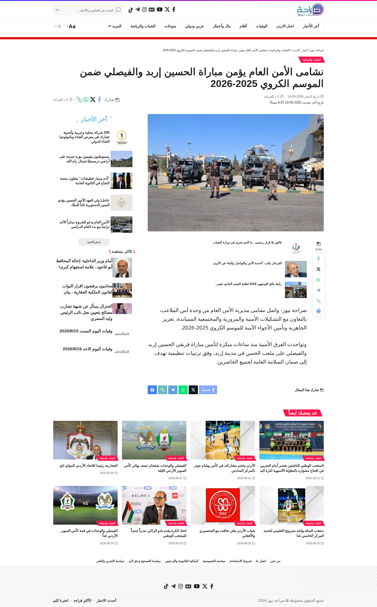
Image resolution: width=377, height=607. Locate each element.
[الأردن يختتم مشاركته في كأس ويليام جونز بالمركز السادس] (223, 440)
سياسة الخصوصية (214, 561)
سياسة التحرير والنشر (110, 561)
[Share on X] (93, 99)
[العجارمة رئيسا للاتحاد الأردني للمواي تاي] (85, 440)
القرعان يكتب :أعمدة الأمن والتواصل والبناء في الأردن (247, 263)
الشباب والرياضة (312, 59)
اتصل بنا (261, 561)
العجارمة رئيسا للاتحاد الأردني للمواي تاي (89, 465)
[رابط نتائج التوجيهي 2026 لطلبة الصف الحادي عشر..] (296, 290)
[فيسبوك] (174, 9)
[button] (72, 26)
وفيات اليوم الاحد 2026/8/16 (87, 349)
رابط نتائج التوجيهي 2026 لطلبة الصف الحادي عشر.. (248, 284)
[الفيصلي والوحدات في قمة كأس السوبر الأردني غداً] (85, 505)
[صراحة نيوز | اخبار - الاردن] (310, 9)
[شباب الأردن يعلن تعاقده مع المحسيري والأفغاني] (223, 505)
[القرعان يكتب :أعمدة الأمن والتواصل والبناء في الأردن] (296, 269)
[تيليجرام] (137, 9)
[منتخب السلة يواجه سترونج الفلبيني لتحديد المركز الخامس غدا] (291, 505)
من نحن (275, 561)
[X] (167, 9)
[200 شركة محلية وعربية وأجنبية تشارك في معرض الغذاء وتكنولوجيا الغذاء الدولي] (121, 137)
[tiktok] (130, 10)
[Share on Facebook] (99, 99)
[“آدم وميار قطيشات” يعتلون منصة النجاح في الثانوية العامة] (121, 181)
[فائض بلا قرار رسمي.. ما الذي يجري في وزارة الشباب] (296, 248)
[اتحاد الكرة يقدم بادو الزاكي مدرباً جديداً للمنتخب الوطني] (154, 505)
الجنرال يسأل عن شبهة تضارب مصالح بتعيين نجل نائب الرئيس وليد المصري (86, 312)
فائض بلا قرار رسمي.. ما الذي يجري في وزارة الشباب (247, 242)
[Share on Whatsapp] (86, 99)
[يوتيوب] (160, 9)
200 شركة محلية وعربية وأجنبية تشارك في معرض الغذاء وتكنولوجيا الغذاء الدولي (84, 137)
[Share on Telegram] (318, 290)
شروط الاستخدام (241, 561)
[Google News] (152, 9)
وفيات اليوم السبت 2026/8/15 (86, 331)
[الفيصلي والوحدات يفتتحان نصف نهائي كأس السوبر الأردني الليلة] (154, 440)
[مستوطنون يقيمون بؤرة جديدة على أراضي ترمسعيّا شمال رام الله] (121, 159)
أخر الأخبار (94, 119)
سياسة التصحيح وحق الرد (145, 561)
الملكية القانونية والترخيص (181, 561)
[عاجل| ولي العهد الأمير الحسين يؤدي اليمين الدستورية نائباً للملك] (121, 202)
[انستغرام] (144, 9)
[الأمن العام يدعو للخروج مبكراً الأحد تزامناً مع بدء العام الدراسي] (121, 224)
